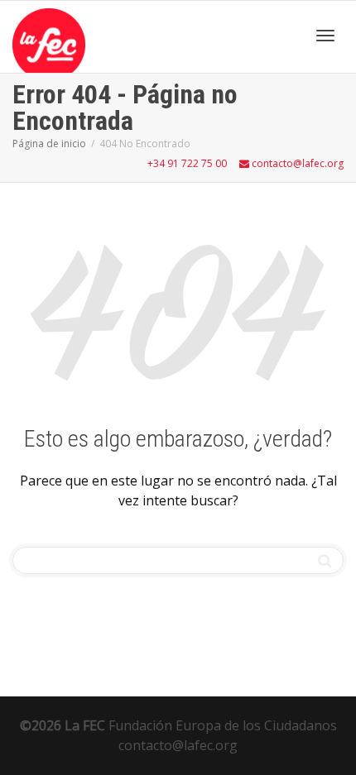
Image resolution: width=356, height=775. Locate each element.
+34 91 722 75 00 (187, 163)
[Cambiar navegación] (325, 36)
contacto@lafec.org (296, 163)
